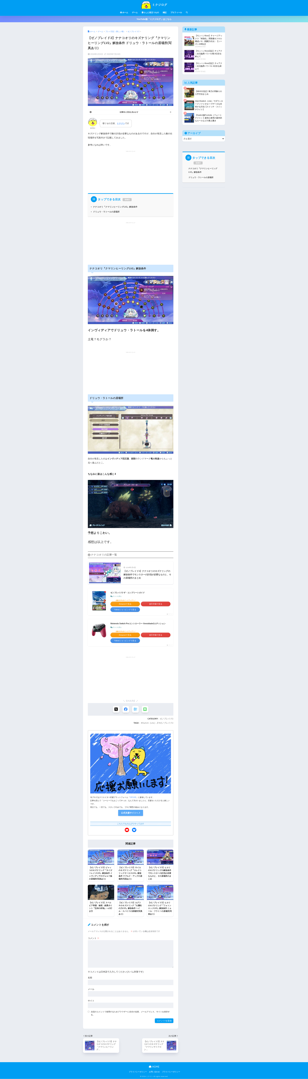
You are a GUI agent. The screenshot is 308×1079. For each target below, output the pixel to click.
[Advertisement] (130, 171)
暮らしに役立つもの (150, 12)
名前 (90, 977)
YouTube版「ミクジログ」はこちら (154, 19)
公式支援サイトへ (129, 813)
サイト (91, 1001)
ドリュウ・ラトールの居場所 (106, 212)
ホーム (125, 12)
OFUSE (133, 797)
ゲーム (135, 12)
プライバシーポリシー (138, 1072)
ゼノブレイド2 (166, 718)
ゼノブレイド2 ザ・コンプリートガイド (127, 593)
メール (91, 989)
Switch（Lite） (149, 723)
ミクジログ (159, 4)
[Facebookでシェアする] (125, 709)
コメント (93, 938)
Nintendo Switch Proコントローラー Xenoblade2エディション (138, 624)
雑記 (165, 12)
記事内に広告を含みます (129, 112)
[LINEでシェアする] (145, 709)
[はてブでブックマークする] (135, 709)
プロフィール (176, 12)
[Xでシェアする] (116, 709)
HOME (155, 1066)
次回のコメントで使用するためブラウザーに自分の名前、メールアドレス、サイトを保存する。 (130, 1013)
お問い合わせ (154, 1072)
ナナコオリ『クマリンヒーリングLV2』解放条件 (115, 207)
